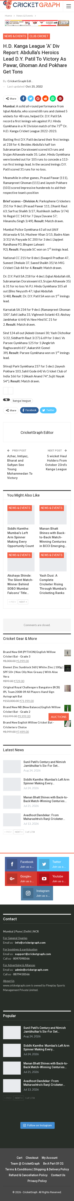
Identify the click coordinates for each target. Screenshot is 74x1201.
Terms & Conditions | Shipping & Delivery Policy (37, 1169)
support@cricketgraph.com (33, 954)
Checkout (32, 1157)
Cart (19, 1157)
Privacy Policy (37, 1181)
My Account (49, 1157)
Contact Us (58, 1175)
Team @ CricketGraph (25, 1163)
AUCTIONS (58, 717)
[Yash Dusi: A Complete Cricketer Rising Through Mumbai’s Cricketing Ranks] (53, 561)
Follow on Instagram (39, 1125)
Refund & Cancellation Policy (28, 1175)
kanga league (22, 400)
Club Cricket (39, 36)
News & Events (15, 36)
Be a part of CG (53, 1163)
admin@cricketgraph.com (31, 969)
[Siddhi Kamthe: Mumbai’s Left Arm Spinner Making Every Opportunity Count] (21, 514)
